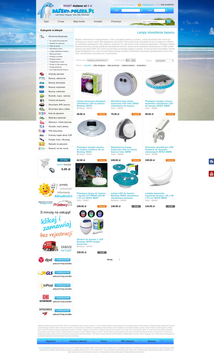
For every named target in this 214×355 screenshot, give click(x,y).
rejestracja (130, 5)
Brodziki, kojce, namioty (59, 96)
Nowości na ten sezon (58, 148)
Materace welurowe (57, 118)
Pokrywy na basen (56, 56)
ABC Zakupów (127, 341)
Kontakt (98, 21)
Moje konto (79, 21)
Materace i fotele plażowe (60, 122)
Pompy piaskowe (56, 67)
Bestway (152, 341)
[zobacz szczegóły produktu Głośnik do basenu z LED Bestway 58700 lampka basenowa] (91, 223)
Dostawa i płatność (78, 341)
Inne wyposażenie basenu (59, 69)
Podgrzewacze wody (57, 62)
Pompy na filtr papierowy (58, 64)
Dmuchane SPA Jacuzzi (59, 105)
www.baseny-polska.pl (44, 348)
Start (46, 21)
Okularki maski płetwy (58, 126)
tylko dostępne (99, 65)
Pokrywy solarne (55, 59)
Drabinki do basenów (57, 43)
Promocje (116, 21)
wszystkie (87, 65)
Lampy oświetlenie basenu (59, 51)
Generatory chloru (56, 48)
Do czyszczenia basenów (59, 41)
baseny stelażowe (107, 325)
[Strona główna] (66, 10)
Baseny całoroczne (57, 78)
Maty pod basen (55, 54)
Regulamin (51, 341)
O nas (61, 21)
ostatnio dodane (128, 65)
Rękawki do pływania (58, 144)
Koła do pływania (56, 113)
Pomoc (104, 341)
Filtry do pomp (55, 46)
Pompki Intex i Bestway (59, 140)
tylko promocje (113, 65)
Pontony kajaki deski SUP (60, 135)
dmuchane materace (85, 334)
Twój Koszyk (147, 5)
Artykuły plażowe (56, 74)
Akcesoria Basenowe (58, 36)
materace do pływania (126, 332)
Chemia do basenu (57, 100)
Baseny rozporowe (57, 87)
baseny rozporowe (119, 325)
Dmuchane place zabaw (59, 109)
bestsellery (141, 65)
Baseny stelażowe (57, 91)
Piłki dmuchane (55, 131)
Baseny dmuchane (57, 83)
